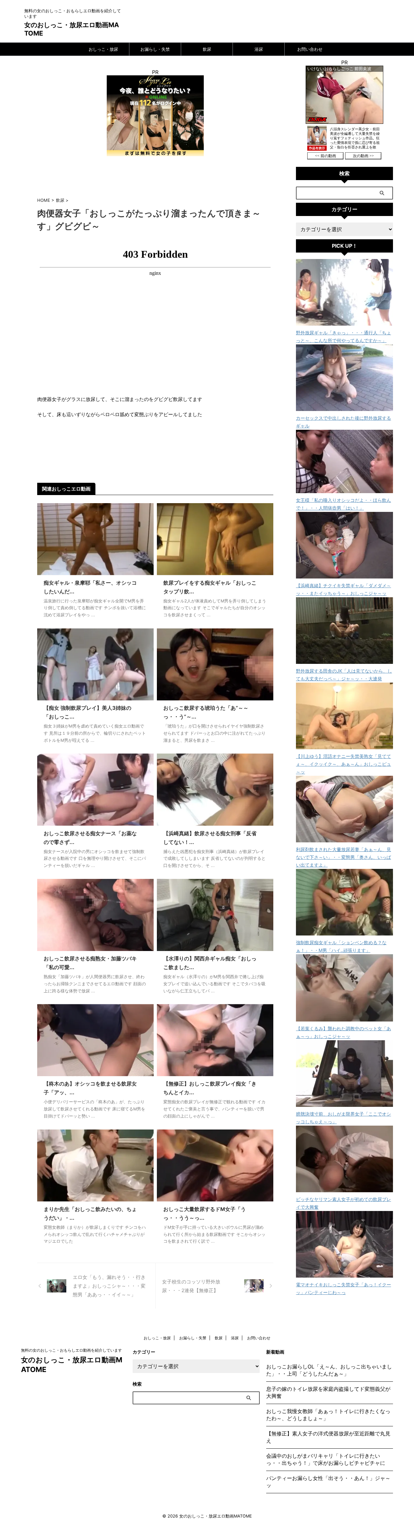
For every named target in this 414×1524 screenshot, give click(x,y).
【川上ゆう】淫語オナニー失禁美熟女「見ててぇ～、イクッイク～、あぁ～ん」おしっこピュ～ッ (343, 763)
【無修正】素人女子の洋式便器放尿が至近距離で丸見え (328, 1437)
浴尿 (259, 49)
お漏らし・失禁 (155, 49)
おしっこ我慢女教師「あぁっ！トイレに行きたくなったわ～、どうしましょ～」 (328, 1414)
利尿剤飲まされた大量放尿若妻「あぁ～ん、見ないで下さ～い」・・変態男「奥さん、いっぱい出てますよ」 (343, 857)
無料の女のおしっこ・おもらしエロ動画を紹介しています (71, 1350)
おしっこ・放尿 (103, 49)
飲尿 (207, 49)
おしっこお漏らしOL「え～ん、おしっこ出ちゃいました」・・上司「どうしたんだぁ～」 (329, 1370)
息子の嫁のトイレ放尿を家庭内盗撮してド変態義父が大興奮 (328, 1392)
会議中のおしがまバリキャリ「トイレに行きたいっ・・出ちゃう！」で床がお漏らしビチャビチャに (325, 1459)
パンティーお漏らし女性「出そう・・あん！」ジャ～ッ (328, 1481)
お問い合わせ (309, 49)
